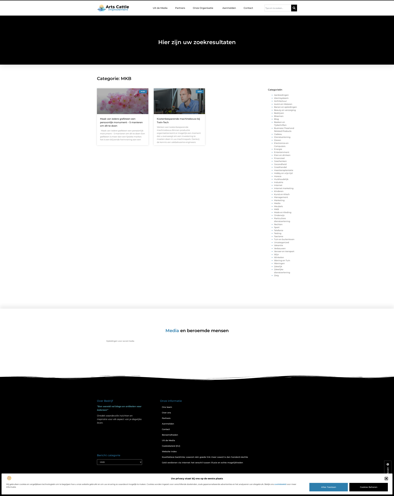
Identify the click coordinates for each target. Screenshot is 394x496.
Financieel (279, 158)
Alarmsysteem (281, 98)
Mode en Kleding (282, 212)
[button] (386, 478)
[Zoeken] (294, 8)
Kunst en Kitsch (282, 194)
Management (281, 197)
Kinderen (278, 191)
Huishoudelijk (281, 179)
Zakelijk (278, 266)
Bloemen (278, 116)
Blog (276, 119)
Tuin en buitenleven (284, 239)
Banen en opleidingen (285, 107)
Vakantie (278, 245)
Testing (277, 233)
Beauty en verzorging (285, 110)
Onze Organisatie (203, 7)
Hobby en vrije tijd (283, 173)
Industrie (278, 182)
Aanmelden (229, 7)
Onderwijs (279, 215)
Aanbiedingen (281, 95)
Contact (248, 7)
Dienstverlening (282, 137)
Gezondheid (280, 164)
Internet (278, 185)
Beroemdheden (170, 435)
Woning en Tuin (282, 260)
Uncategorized (281, 242)
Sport (276, 227)
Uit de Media (160, 7)
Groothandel (280, 167)
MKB (276, 209)
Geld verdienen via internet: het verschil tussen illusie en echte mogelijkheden (202, 462)
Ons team (167, 407)
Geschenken (280, 161)
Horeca (277, 176)
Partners (180, 7)
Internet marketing (283, 188)
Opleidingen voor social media (120, 341)
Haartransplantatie (283, 170)
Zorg (276, 275)
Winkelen (279, 257)
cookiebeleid (280, 484)
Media (277, 203)
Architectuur (280, 101)
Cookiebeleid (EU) (171, 446)
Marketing (279, 200)
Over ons (166, 412)
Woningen (279, 263)
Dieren (277, 140)
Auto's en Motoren (283, 104)
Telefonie (278, 230)
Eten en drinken (282, 155)
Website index (169, 451)
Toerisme (278, 236)
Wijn (276, 254)
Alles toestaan (328, 487)
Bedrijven (279, 113)
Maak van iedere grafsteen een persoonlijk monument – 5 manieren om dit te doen (121, 122)
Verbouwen (280, 248)
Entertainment (281, 152)
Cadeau (278, 134)
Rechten (278, 224)
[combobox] (278, 8)
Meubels (278, 206)
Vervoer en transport (284, 251)
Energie (278, 149)
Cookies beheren (368, 487)
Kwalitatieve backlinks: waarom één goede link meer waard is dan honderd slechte (205, 457)
